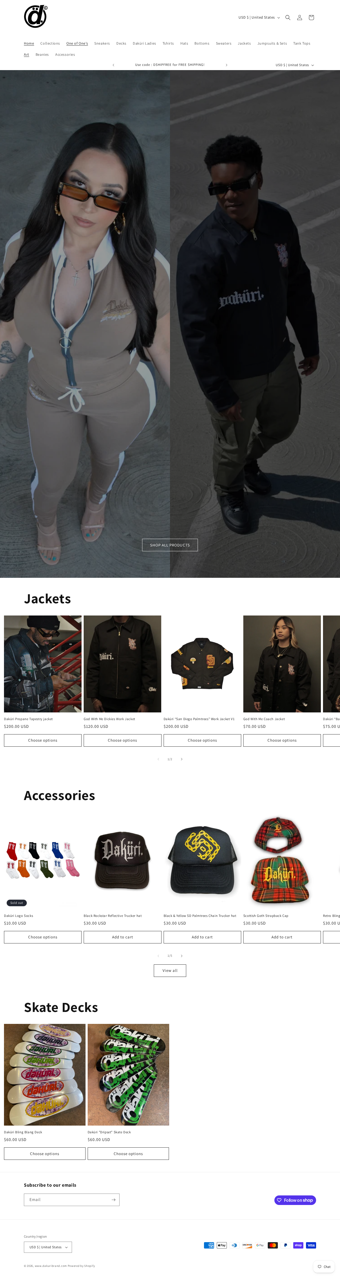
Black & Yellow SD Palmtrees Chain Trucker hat (200, 916)
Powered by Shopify (81, 1266)
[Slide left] (158, 759)
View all (170, 970)
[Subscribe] (113, 1200)
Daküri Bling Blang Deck (23, 1132)
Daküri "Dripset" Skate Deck (109, 1132)
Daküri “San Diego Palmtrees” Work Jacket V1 (199, 719)
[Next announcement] (226, 65)
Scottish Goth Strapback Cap (265, 916)
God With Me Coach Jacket (264, 719)
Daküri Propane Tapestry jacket (28, 719)
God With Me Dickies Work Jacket (109, 719)
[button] (288, 17)
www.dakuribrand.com (51, 1266)
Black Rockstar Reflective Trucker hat (113, 916)
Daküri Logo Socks (18, 916)
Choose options (42, 740)
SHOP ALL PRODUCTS (170, 544)
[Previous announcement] (113, 65)
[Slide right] (182, 759)
